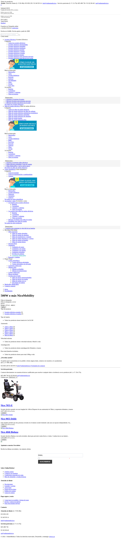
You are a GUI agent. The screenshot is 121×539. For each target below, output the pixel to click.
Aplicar (3, 307)
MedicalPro (11, 72)
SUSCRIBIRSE (45, 461)
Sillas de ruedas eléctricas (12, 106)
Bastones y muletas (14, 257)
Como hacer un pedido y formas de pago (17, 500)
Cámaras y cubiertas (14, 92)
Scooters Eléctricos (10, 39)
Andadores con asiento (19, 250)
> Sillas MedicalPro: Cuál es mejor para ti (17, 166)
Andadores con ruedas (18, 249)
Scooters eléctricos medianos (16, 48)
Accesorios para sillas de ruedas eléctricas (20, 211)
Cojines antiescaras (14, 272)
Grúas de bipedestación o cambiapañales (20, 174)
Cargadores (11, 90)
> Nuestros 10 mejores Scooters (14, 99)
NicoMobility (12, 80)
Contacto (7, 286)
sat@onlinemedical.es (102, 3)
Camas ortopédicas (14, 260)
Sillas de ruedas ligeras (19, 242)
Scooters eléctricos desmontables (18, 44)
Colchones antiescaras (14, 265)
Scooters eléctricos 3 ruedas (16, 51)
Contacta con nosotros (11, 473)
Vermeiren (11, 196)
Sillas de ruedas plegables (19, 233)
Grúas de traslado (13, 173)
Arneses (10, 176)
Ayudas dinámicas (13, 75)
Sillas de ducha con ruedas (20, 279)
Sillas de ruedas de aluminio (20, 235)
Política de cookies (10, 491)
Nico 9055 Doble (9, 419)
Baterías (10, 89)
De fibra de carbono (18, 254)
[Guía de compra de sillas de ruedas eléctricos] (22, 130)
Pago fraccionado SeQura (12, 503)
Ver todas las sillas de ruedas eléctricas (16, 167)
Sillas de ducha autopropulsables (21, 277)
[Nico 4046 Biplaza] (7, 428)
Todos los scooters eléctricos (16, 43)
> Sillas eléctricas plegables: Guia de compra (18, 164)
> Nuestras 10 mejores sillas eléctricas (16, 162)
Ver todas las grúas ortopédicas (14, 199)
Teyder (10, 84)
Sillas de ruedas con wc (19, 281)
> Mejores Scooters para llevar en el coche (18, 103)
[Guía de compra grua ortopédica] (23, 187)
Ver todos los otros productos (13, 223)
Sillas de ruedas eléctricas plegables (18, 114)
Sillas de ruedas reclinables (20, 240)
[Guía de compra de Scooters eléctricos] (22, 68)
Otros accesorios (13, 94)
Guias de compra (10, 493)
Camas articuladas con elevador (21, 264)
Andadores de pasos (18, 247)
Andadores (11, 245)
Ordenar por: (5, 377)
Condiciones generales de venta (14, 475)
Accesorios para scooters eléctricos (18, 202)
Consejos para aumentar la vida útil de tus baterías (20, 228)
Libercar (10, 79)
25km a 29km (9, 330)
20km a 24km (9, 328)
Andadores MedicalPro (19, 255)
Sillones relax (12, 267)
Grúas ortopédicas (10, 169)
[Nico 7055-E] (12, 401)
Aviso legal (8, 487)
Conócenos (15, 28)
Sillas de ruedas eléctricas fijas (17, 120)
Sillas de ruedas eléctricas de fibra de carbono (21, 111)
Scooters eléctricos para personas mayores (20, 56)
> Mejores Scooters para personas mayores (18, 101)
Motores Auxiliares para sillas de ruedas (20, 219)
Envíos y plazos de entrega (13, 502)
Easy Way (11, 85)
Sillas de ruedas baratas (15, 118)
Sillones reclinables (18, 269)
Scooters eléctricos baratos (16, 55)
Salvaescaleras (12, 243)
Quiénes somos (9, 471)
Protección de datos (10, 489)
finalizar (3, 23)
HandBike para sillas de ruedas (17, 221)
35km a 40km (9, 333)
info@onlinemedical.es (49, 3)
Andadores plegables (18, 252)
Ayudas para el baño (14, 276)
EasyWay (11, 142)
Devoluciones (9, 484)
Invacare (10, 77)
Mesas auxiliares (13, 274)
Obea (10, 82)
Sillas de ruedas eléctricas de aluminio (19, 116)
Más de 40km (9, 335)
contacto (12, 286)
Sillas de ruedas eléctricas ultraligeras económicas (23, 113)
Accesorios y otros (10, 201)
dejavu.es (52, 536)
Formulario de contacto (38, 366)
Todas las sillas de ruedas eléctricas (18, 109)
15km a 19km (9, 327)
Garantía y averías (10, 486)
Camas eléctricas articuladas (20, 262)
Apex (10, 74)
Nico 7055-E (7, 405)
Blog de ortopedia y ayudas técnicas (15, 477)
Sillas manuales (12, 232)
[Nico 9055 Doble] (7, 415)
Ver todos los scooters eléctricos (14, 104)
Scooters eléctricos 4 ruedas (16, 53)
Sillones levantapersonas (19, 271)
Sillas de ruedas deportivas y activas (22, 238)
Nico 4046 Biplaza (9, 432)
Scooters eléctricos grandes (16, 50)
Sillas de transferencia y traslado (21, 237)
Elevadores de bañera (18, 282)
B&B (10, 140)
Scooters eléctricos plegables (16, 46)
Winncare (11, 194)
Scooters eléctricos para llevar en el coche (20, 58)
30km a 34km (9, 332)
